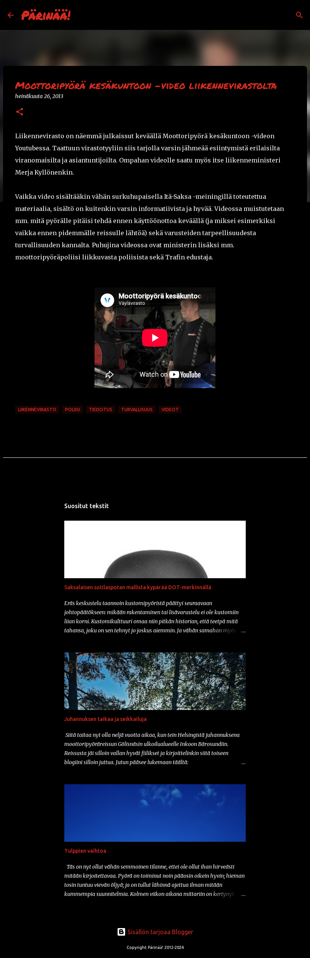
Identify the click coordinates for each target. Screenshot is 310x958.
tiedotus (100, 409)
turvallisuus (137, 409)
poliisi (72, 409)
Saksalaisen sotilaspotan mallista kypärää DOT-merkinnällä (137, 587)
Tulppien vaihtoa (85, 851)
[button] (19, 112)
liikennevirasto (37, 409)
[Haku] (80, 15)
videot (170, 409)
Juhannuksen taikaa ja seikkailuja (105, 719)
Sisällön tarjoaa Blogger (159, 931)
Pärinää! (45, 14)
